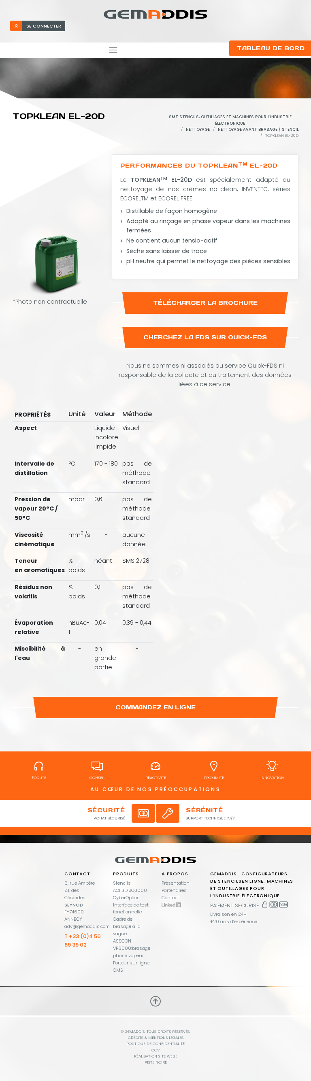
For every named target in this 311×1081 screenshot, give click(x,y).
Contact (170, 897)
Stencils (122, 883)
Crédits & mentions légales (155, 1037)
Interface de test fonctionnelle (131, 908)
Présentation (176, 883)
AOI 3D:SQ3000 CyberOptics (130, 894)
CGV (155, 1050)
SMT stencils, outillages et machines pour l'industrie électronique (230, 120)
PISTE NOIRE (156, 1062)
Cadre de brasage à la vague (127, 926)
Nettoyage (198, 129)
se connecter (43, 26)
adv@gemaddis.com (87, 926)
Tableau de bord (271, 48)
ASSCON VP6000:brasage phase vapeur (131, 948)
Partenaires (174, 890)
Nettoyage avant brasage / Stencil (258, 129)
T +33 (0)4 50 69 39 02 (82, 940)
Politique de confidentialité (155, 1043)
